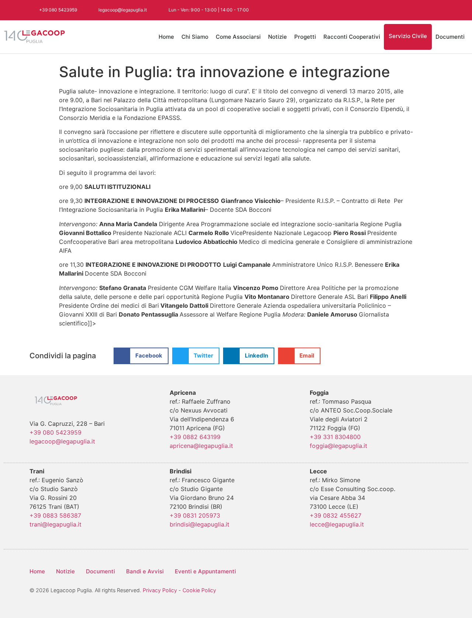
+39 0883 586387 (55, 515)
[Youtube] (419, 10)
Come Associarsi (238, 36)
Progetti (305, 36)
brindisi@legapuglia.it (199, 524)
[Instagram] (403, 10)
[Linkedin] (436, 10)
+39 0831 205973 (195, 515)
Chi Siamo (194, 36)
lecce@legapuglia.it (337, 524)
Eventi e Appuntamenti (205, 571)
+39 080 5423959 (55, 432)
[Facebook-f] (370, 10)
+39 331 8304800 (335, 437)
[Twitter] (386, 10)
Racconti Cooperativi (351, 36)
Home (166, 36)
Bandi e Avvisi (145, 571)
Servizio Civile (408, 35)
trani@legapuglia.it (55, 524)
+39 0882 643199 (195, 437)
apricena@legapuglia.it (201, 445)
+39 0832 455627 (335, 515)
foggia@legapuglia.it (338, 445)
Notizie (277, 36)
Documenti (450, 36)
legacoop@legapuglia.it (62, 441)
